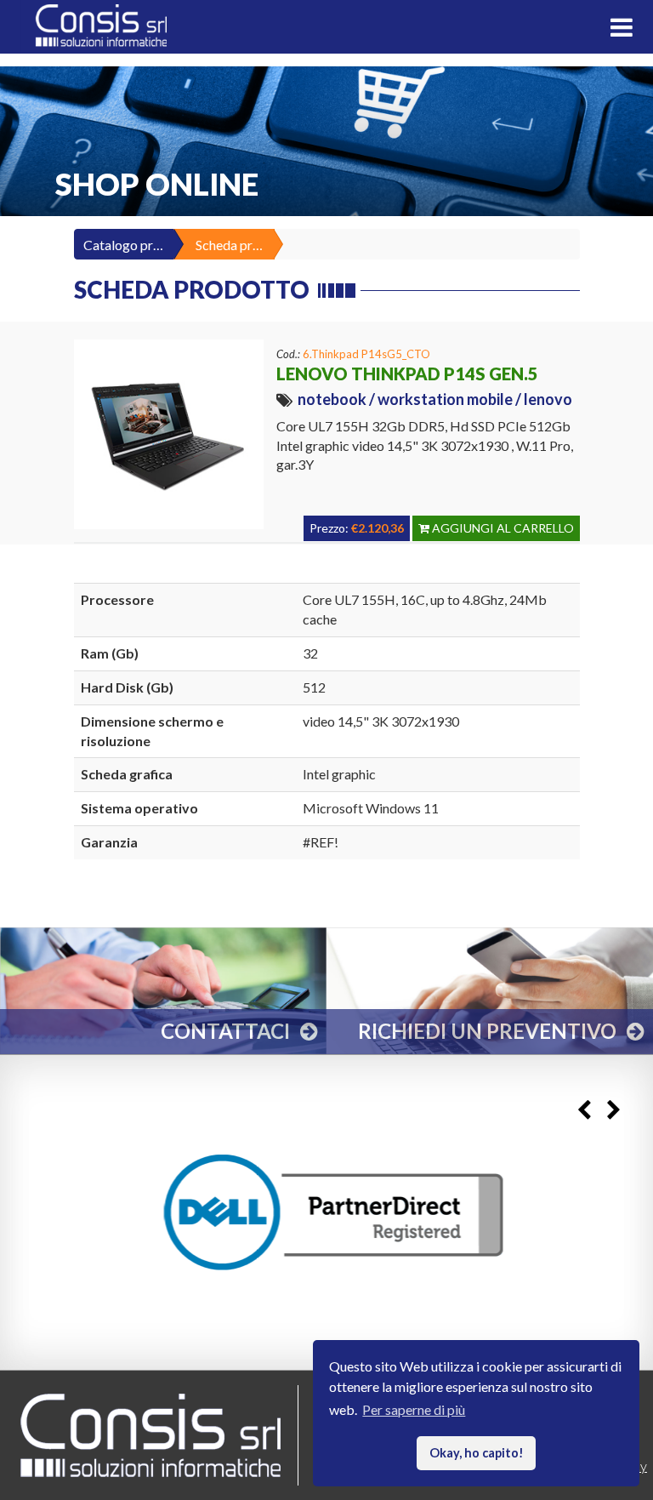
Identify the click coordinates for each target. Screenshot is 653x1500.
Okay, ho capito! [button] (476, 1453)
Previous (583, 1110)
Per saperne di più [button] (413, 1409)
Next (613, 1110)
